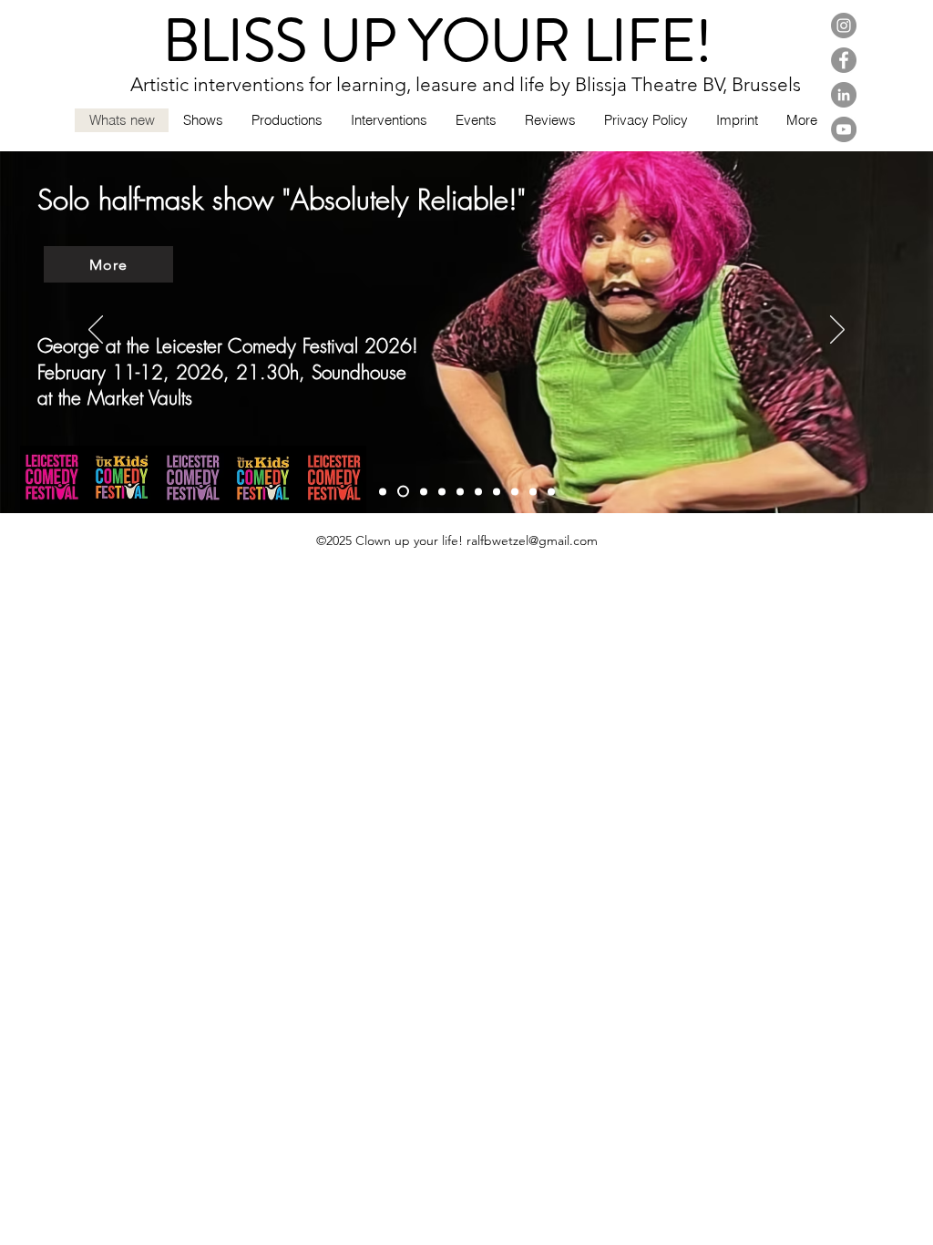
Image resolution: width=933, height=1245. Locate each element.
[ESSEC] (382, 491)
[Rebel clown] (533, 491)
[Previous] (95, 330)
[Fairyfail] (496, 491)
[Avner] (551, 491)
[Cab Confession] (478, 491)
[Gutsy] (460, 491)
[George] (403, 492)
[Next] (837, 330)
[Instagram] (843, 25)
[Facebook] (843, 60)
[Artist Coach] (514, 491)
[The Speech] (442, 491)
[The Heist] (423, 491)
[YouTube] (843, 129)
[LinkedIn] (843, 95)
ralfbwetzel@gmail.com (532, 540)
